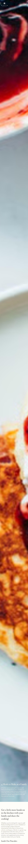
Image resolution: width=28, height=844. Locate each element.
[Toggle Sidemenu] (25, 4)
